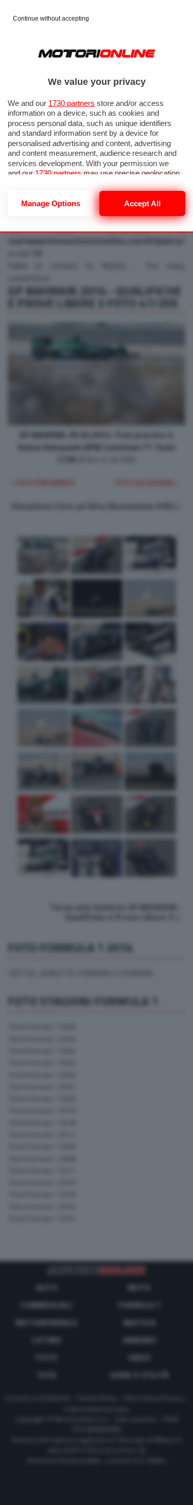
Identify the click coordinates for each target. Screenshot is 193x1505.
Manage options (50, 203)
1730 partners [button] (71, 103)
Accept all (142, 203)
